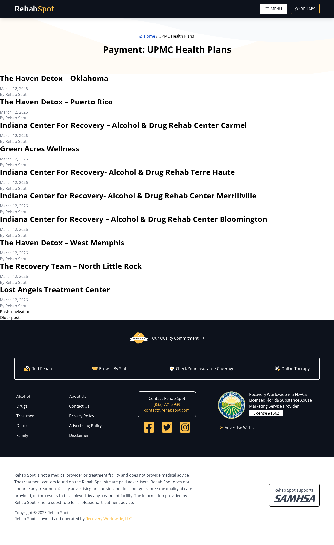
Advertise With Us (241, 427)
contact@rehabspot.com (167, 410)
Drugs (22, 406)
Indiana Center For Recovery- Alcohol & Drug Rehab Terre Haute (117, 172)
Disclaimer (79, 435)
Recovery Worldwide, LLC (109, 518)
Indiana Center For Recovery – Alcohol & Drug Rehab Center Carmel (123, 125)
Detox (21, 425)
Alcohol (23, 396)
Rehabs (308, 8)
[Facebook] (149, 427)
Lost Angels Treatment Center (55, 289)
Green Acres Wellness (39, 149)
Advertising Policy (85, 425)
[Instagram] (185, 427)
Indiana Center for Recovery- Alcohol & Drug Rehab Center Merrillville (128, 196)
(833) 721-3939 (167, 404)
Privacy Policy (81, 416)
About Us (77, 396)
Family (22, 435)
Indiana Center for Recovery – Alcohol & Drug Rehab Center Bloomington (133, 219)
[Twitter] (167, 427)
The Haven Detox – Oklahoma (54, 78)
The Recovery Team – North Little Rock (71, 266)
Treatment (26, 416)
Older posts (11, 317)
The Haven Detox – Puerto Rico (56, 102)
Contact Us (79, 406)
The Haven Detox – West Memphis (62, 243)
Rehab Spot (16, 94)
